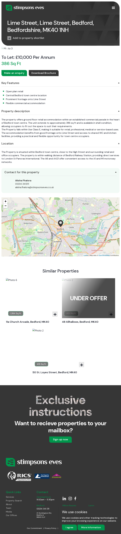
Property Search (14, 500)
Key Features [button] (10, 83)
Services (10, 497)
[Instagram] (70, 498)
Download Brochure (43, 73)
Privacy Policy (51, 528)
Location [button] (7, 143)
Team (8, 508)
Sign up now (60, 439)
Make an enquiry (14, 73)
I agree (69, 527)
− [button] (5, 206)
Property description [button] (15, 111)
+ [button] (5, 201)
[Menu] (113, 8)
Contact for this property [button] (21, 172)
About (9, 504)
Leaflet (86, 255)
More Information (91, 527)
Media (9, 512)
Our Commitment (34, 528)
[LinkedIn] (64, 498)
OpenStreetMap (104, 255)
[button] (4, 48)
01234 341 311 (43, 509)
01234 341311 (22, 183)
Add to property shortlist (28, 38)
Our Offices (11, 515)
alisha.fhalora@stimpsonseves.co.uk (34, 187)
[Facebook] (76, 498)
